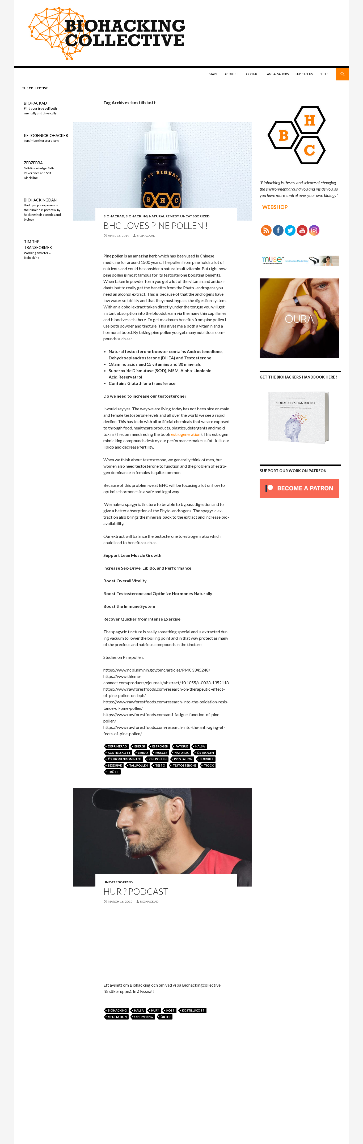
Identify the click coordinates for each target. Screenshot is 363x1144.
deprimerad (117, 746)
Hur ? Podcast (135, 891)
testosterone (184, 765)
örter (166, 1016)
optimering (143, 1016)
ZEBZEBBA (33, 163)
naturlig (182, 752)
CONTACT (253, 74)
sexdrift (207, 759)
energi (139, 746)
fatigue (182, 746)
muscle (161, 752)
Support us (304, 74)
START (213, 74)
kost (170, 1010)
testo (160, 765)
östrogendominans (124, 759)
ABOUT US (232, 74)
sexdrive (115, 765)
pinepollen (158, 759)
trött (113, 771)
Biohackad (113, 216)
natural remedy (164, 216)
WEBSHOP (275, 207)
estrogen (160, 746)
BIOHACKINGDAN (40, 200)
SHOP (323, 74)
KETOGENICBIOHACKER (46, 135)
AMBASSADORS (278, 74)
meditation (117, 1016)
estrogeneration (185, 434)
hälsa (200, 746)
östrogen (205, 752)
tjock (209, 765)
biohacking (136, 216)
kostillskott (119, 752)
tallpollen (138, 765)
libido (143, 752)
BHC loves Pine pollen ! (155, 225)
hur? (155, 1010)
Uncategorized (194, 216)
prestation (183, 759)
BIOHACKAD (35, 103)
